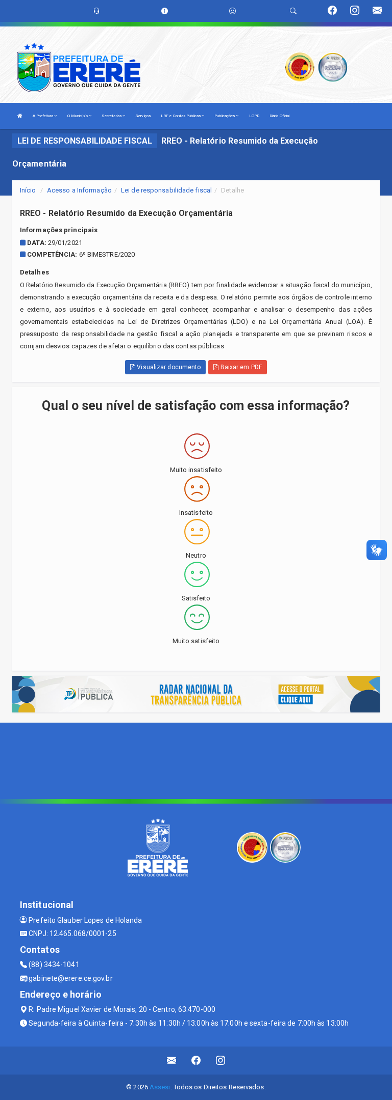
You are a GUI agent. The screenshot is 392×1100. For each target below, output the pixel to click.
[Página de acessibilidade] (232, 11)
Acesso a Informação (79, 190)
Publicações (225, 116)
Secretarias (112, 116)
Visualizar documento (168, 367)
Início (28, 190)
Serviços (143, 116)
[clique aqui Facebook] (196, 1060)
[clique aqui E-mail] (172, 1060)
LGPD (254, 116)
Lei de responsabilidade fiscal (166, 190)
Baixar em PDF (239, 367)
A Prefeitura (43, 116)
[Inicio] (20, 116)
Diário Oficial (279, 116)
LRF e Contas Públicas (181, 116)
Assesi (160, 1087)
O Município (78, 116)
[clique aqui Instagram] (221, 1060)
